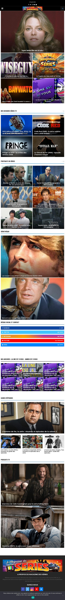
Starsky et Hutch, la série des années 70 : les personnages (16, 184)
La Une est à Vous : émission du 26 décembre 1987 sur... (52, 373)
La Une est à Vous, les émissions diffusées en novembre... (48, 101)
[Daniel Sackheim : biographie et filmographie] (48, 176)
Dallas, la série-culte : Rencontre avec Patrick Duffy (16, 226)
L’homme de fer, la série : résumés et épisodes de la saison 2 (29, 432)
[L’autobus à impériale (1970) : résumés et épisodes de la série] (32, 441)
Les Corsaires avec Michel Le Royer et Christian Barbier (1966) (22, 276)
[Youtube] (37, 589)
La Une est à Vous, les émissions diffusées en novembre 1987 (10, 373)
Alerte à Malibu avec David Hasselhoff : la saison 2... (16, 101)
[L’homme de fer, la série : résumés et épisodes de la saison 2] (32, 417)
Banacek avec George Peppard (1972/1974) (16, 318)
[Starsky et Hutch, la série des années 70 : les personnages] (16, 176)
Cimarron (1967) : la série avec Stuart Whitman (20, 546)
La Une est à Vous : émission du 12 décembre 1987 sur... (31, 387)
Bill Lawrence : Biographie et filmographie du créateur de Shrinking (48, 205)
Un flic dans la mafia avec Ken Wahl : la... (16, 76)
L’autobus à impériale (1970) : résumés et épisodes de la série (32, 451)
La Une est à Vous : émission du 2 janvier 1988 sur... (32, 373)
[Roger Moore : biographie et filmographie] (16, 197)
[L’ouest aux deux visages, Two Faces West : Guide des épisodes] (54, 441)
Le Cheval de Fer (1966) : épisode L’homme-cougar (47, 154)
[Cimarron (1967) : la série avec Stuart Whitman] (32, 527)
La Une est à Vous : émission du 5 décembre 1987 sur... (52, 387)
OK (33, 597)
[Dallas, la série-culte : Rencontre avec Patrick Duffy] (16, 218)
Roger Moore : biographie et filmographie (16, 205)
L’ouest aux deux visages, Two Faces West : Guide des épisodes (54, 451)
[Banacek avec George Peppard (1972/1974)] (32, 299)
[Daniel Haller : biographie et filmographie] (48, 218)
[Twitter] (27, 589)
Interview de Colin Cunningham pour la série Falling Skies (25, 504)
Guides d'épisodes (6, 403)
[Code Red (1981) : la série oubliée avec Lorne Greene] (48, 125)
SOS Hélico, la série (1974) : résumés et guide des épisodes (9, 451)
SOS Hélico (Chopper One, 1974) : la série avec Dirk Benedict (16, 132)
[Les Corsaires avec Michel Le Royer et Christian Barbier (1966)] (32, 256)
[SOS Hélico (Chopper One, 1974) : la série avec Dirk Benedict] (16, 125)
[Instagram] (32, 589)
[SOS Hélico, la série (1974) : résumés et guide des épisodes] (11, 441)
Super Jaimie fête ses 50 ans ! (33, 50)
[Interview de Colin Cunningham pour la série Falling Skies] (32, 485)
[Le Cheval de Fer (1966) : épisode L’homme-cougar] (48, 146)
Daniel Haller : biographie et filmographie (48, 226)
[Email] (41, 589)
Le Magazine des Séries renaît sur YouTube (48, 76)
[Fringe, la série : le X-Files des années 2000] (16, 146)
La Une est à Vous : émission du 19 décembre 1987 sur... (10, 387)
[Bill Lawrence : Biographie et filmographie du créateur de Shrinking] (48, 197)
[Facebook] (23, 589)
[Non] (63, 595)
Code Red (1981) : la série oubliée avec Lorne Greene (47, 132)
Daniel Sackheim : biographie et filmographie (48, 184)
